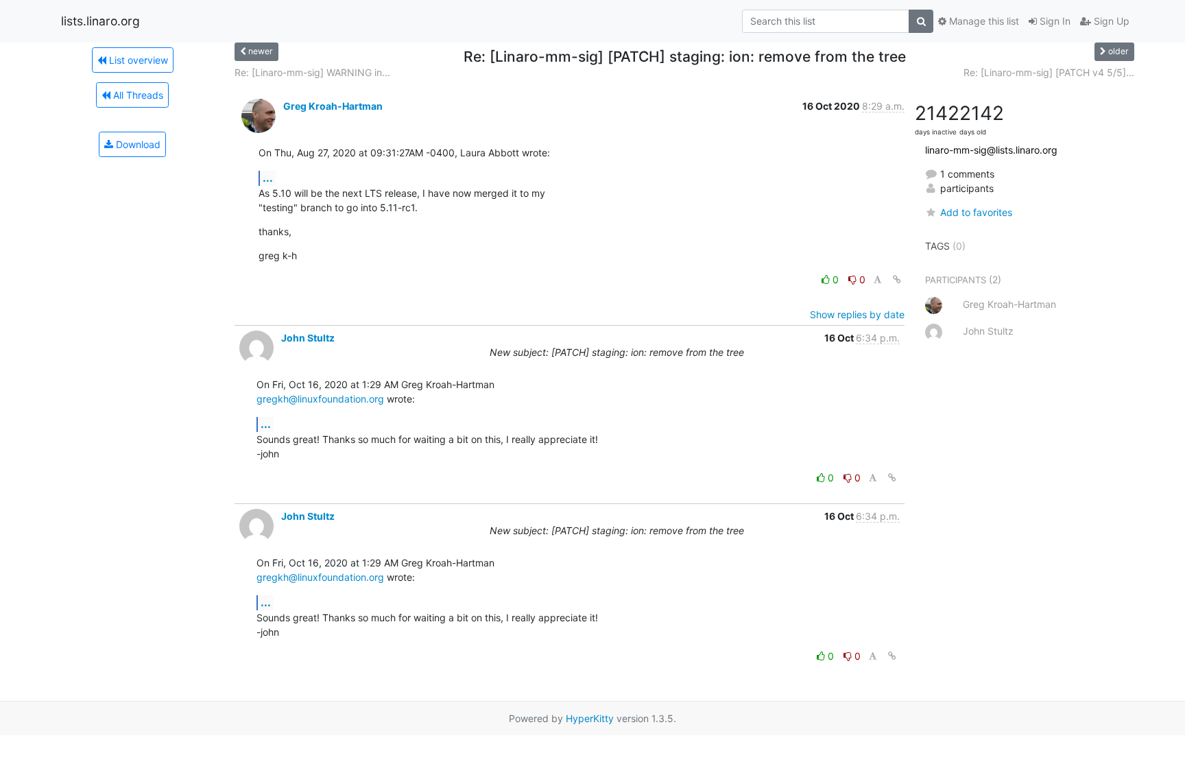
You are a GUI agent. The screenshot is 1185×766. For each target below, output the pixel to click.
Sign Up (1110, 21)
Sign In (1053, 21)
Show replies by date (857, 314)
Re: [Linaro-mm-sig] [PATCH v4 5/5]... (1048, 72)
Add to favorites (976, 212)
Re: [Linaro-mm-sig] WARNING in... (312, 72)
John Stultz (308, 338)
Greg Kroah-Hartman (333, 106)
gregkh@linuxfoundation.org (320, 399)
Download (136, 144)
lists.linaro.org (100, 21)
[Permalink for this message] (897, 279)
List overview (137, 60)
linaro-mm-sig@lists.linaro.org (991, 150)
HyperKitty (590, 718)
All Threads (136, 95)
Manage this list (982, 21)
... (268, 177)
